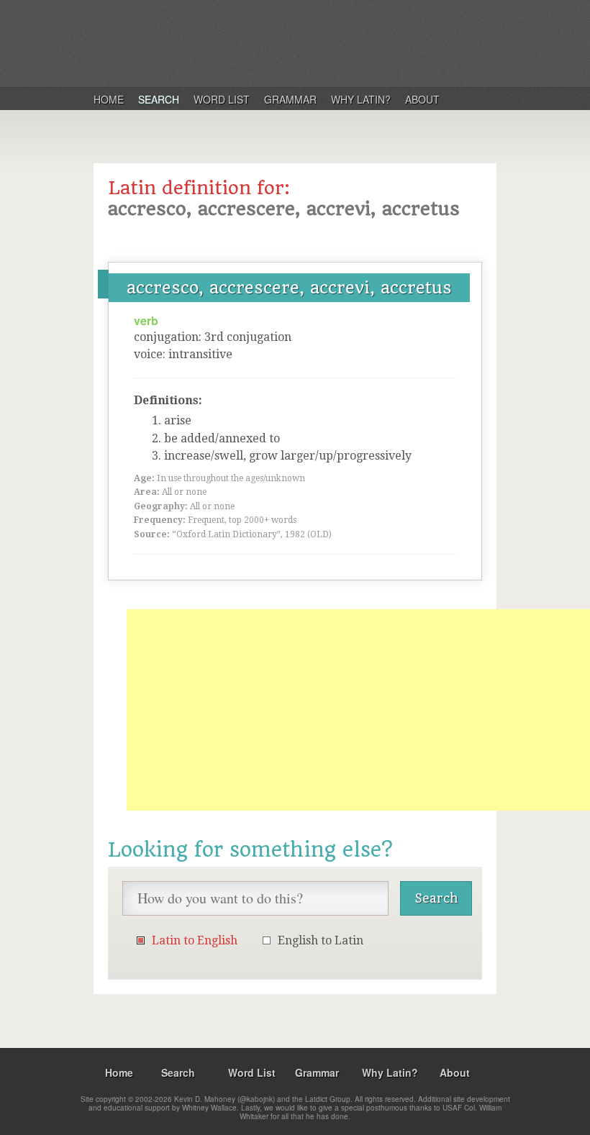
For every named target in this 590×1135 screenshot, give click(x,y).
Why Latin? (361, 99)
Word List (222, 99)
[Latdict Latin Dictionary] (280, 42)
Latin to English (194, 940)
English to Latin (320, 940)
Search (158, 99)
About (422, 99)
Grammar (290, 99)
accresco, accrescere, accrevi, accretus (289, 288)
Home (109, 99)
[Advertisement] (358, 710)
